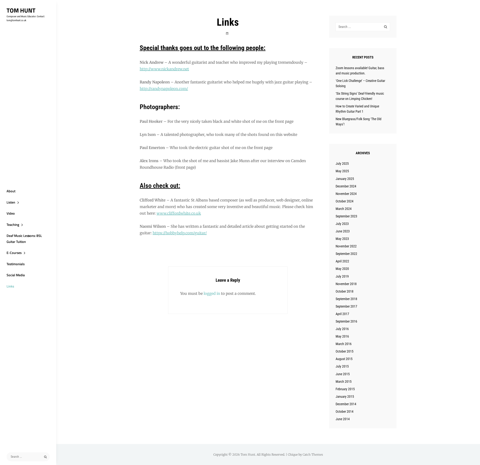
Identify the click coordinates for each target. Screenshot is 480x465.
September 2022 (346, 254)
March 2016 (344, 344)
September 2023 (346, 216)
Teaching (13, 224)
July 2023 (342, 224)
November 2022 (346, 246)
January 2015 (345, 396)
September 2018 (346, 299)
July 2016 (342, 329)
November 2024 (346, 194)
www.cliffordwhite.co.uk (179, 213)
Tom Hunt (21, 10)
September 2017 (346, 306)
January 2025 (345, 179)
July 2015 (342, 366)
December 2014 (346, 404)
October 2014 (344, 411)
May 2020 (342, 269)
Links (10, 286)
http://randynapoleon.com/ (164, 88)
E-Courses (14, 252)
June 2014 (343, 419)
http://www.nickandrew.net (164, 69)
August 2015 (344, 359)
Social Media (16, 275)
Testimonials (16, 264)
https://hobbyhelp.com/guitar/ (180, 233)
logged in (212, 293)
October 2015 (344, 351)
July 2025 (342, 163)
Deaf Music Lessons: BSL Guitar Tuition (24, 238)
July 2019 (342, 276)
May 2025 (342, 171)
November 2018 (346, 284)
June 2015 (343, 374)
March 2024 (344, 209)
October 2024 (344, 201)
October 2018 (344, 291)
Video (11, 213)
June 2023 (343, 231)
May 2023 (342, 239)
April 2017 (342, 314)
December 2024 (346, 186)
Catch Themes (313, 454)
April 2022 (342, 261)
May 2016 (342, 336)
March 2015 (344, 381)
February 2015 (345, 389)
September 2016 (346, 321)
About (11, 191)
